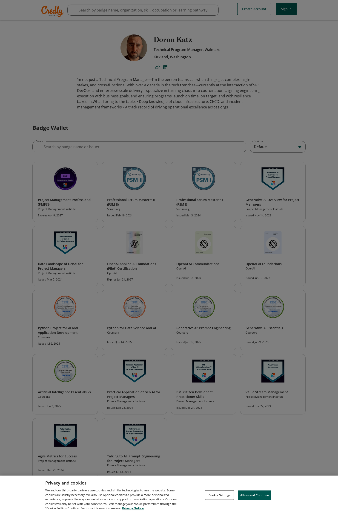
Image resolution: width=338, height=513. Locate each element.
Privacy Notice (133, 508)
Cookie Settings (220, 495)
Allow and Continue (254, 495)
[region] (169, 494)
